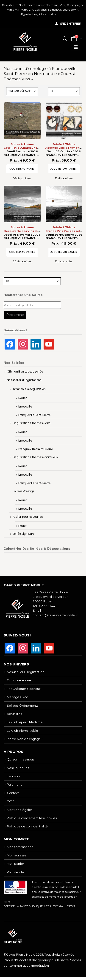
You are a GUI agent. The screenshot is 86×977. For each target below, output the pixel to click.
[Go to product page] (22, 120)
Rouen (22, 398)
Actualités (14, 714)
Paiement (14, 784)
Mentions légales (19, 810)
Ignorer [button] (61, 14)
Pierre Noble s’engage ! (24, 739)
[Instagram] (23, 344)
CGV (10, 801)
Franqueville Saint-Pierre (34, 415)
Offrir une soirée (19, 680)
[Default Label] (36, 344)
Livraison (13, 776)
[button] (65, 38)
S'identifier (70, 23)
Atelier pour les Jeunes (28, 516)
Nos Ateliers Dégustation (25, 672)
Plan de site (15, 872)
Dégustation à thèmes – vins (31, 423)
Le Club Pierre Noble (22, 730)
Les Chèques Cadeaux (24, 689)
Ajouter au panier (22, 168)
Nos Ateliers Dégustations (24, 380)
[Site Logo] (25, 41)
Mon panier (15, 863)
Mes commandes (20, 847)
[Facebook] (10, 344)
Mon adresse (16, 855)
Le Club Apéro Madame (25, 722)
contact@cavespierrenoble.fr (55, 615)
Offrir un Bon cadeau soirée (25, 371)
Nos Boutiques (18, 768)
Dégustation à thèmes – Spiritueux (35, 457)
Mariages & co (17, 697)
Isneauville (25, 406)
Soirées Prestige (23, 491)
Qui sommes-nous (20, 759)
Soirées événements (22, 705)
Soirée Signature (24, 533)
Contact (13, 793)
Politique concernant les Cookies (32, 818)
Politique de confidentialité (27, 826)
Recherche (15, 315)
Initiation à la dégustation (29, 389)
